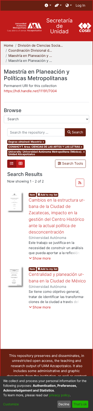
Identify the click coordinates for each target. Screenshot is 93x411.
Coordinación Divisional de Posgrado (30, 50)
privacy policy (59, 395)
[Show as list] (11, 164)
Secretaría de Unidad (59, 26)
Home (8, 45)
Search (77, 132)
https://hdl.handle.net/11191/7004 (30, 91)
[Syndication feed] (80, 183)
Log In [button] (81, 5)
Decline (63, 404)
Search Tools (72, 163)
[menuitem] (47, 5)
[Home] (24, 27)
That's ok (80, 404)
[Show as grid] (20, 164)
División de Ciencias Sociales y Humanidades (40, 45)
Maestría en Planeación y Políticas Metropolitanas (30, 55)
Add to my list (48, 194)
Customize (11, 404)
